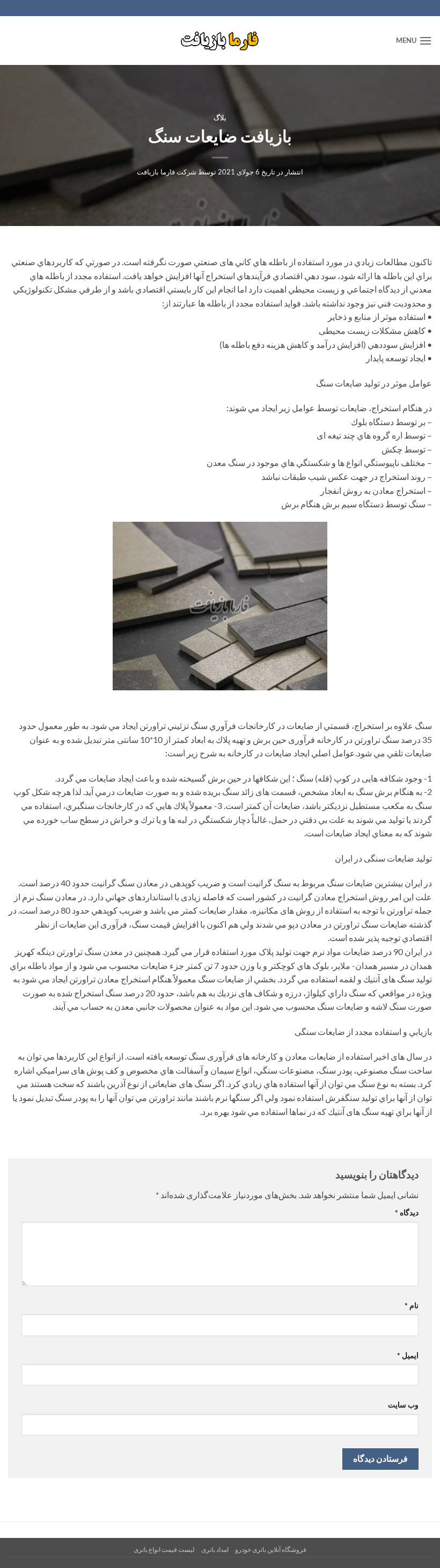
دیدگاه (407, 1212)
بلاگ (220, 117)
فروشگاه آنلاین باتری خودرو (270, 1549)
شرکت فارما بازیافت (166, 171)
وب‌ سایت (403, 1404)
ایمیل (408, 1355)
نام (412, 1305)
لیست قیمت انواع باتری (164, 1549)
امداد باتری (215, 1549)
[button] (414, 40)
